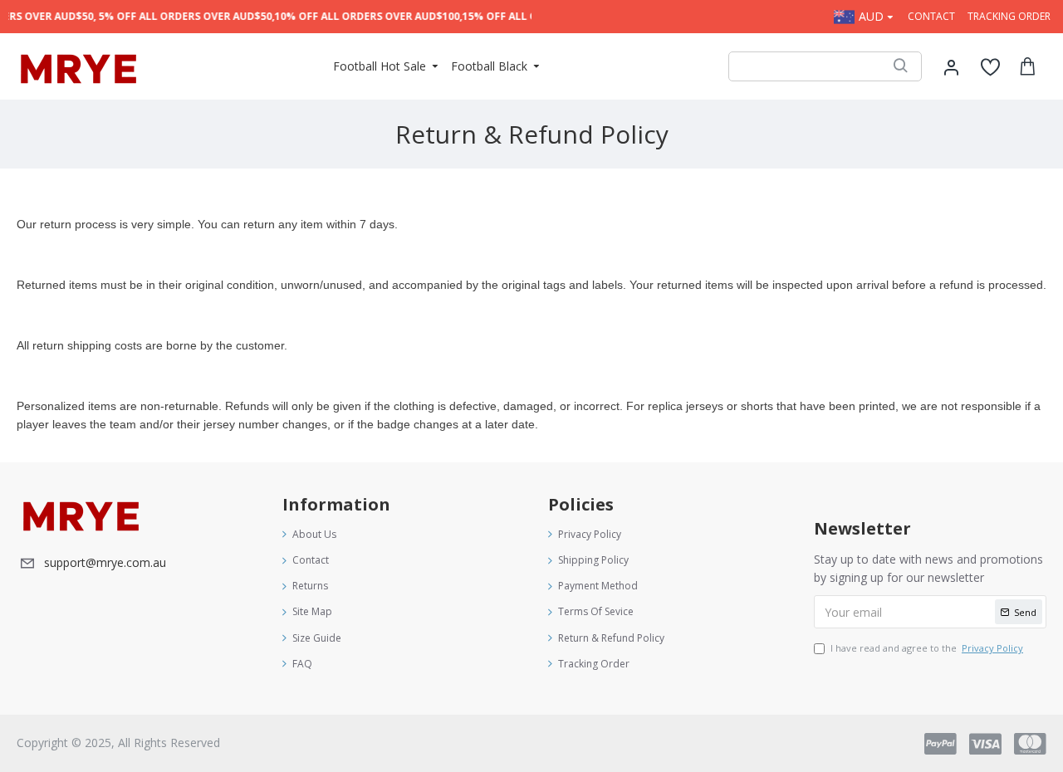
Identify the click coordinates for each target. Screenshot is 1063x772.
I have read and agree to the (926, 648)
